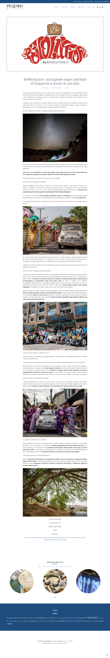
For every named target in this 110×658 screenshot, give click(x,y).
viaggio (64, 539)
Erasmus (72, 618)
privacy (65, 641)
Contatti (81, 7)
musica (67, 621)
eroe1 (43, 537)
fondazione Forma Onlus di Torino (33, 190)
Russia (82, 621)
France (8, 621)
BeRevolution (27, 172)
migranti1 (57, 621)
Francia (12, 621)
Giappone (58, 537)
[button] (93, 7)
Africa (31, 618)
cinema (53, 618)
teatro (90, 621)
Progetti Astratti (63, 643)
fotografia (101, 618)
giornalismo (20, 621)
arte (34, 618)
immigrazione (26, 621)
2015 (48, 566)
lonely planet (45, 621)
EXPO (85, 618)
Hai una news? (77, 1)
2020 (70, 566)
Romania (78, 621)
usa (93, 621)
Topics (72, 7)
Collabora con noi (88, 1)
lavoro (37, 621)
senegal (87, 621)
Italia (67, 537)
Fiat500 (53, 537)
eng (88, 7)
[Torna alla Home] (15, 7)
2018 (61, 566)
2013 (39, 566)
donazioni (45, 261)
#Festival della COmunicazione (20, 618)
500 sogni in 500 (29, 537)
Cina (50, 618)
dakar (65, 618)
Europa (77, 618)
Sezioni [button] (65, 7)
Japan (73, 537)
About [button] (57, 7)
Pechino (73, 621)
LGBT (40, 621)
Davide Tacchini (56, 87)
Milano (62, 621)
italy (70, 537)
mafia (49, 621)
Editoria (68, 618)
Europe (81, 618)
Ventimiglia (96, 621)
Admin (54, 643)
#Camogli (9, 618)
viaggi (101, 621)
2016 (52, 566)
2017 (57, 566)
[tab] (53, 597)
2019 (66, 566)
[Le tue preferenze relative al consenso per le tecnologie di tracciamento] (107, 655)
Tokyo (56, 539)
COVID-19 (58, 618)
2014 (44, 566)
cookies (71, 641)
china (47, 618)
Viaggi (67, 87)
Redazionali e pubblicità (102, 1)
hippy (63, 537)
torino (60, 539)
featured (48, 537)
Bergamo (42, 618)
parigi (70, 621)
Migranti (53, 621)
